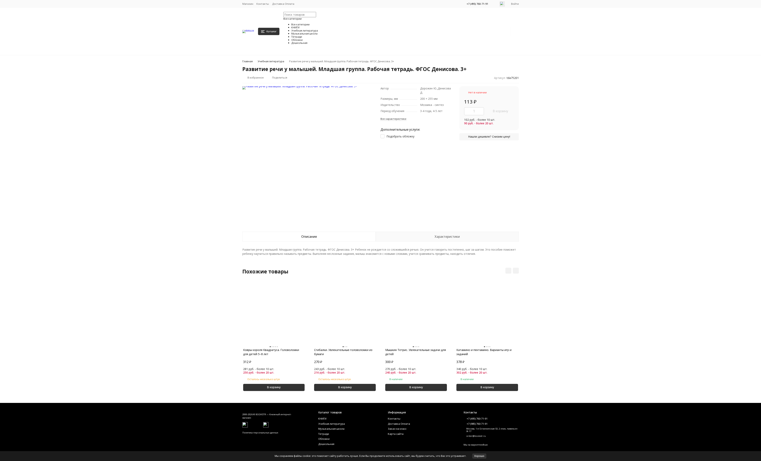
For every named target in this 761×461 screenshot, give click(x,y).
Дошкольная (326, 444)
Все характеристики (393, 119)
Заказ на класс (397, 428)
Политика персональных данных (260, 432)
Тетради (323, 434)
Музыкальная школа (331, 428)
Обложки (324, 439)
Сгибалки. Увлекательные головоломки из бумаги (343, 352)
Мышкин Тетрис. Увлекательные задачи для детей (415, 352)
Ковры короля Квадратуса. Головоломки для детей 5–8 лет (271, 352)
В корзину (500, 111)
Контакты (262, 4)
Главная (247, 61)
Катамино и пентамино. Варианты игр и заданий (483, 352)
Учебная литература (271, 61)
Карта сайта (395, 434)
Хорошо (479, 456)
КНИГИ (322, 418)
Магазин (247, 4)
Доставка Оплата (283, 4)
